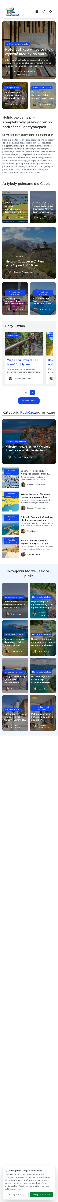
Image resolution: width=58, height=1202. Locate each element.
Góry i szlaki (13, 335)
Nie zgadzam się (16, 1194)
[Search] (44, 11)
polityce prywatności (14, 1189)
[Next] (32, 392)
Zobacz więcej (29, 400)
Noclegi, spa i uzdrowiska (17, 44)
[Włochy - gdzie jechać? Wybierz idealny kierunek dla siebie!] (29, 441)
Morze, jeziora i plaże (42, 87)
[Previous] (25, 392)
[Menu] (37, 11)
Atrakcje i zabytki (12, 87)
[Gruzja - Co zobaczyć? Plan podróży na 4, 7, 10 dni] (29, 253)
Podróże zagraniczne (16, 256)
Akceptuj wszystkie (41, 1194)
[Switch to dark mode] (50, 11)
